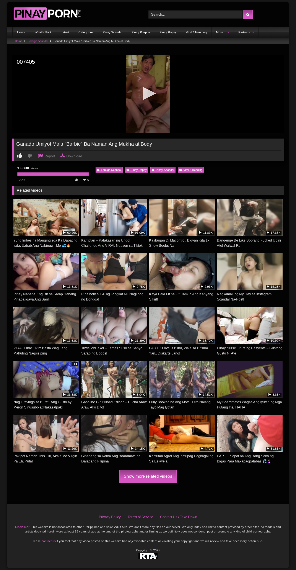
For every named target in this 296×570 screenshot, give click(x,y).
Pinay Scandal (112, 32)
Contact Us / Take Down (178, 517)
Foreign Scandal (38, 41)
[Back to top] (282, 557)
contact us (49, 541)
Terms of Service (140, 517)
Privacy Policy (110, 517)
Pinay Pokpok (141, 32)
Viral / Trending (196, 32)
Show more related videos (148, 476)
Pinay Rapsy (168, 32)
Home (21, 32)
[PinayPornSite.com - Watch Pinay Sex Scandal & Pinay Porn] (47, 14)
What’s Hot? (43, 32)
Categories (85, 32)
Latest (65, 32)
